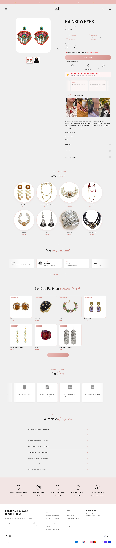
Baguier (69, 526)
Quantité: (67, 43)
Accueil (68, 510)
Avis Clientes (70, 521)
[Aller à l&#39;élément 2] (37, 60)
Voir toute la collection (58, 355)
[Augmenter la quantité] (74, 47)
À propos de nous (71, 523)
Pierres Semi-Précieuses (73, 518)
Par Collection (70, 515)
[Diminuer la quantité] (67, 47)
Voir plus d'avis (57, 274)
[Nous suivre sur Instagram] (10, 536)
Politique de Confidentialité (52, 518)
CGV (47, 513)
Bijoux (68, 513)
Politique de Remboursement (52, 515)
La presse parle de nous (51, 521)
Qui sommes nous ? (50, 523)
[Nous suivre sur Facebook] (6, 536)
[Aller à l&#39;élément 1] (29, 60)
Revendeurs (48, 526)
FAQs (47, 510)
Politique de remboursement (52, 529)
